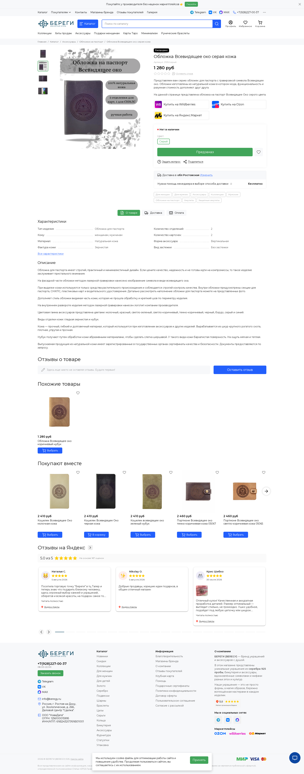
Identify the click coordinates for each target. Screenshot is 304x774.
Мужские (233, 194)
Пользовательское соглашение (175, 700)
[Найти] (217, 24)
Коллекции (45, 33)
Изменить (206, 175)
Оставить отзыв (240, 370)
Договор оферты (166, 695)
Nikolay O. (135, 571)
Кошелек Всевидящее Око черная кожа (101, 522)
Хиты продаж (63, 33)
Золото (101, 685)
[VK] (228, 720)
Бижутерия (104, 725)
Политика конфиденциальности (176, 690)
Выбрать (52, 450)
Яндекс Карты (51, 607)
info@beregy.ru (51, 699)
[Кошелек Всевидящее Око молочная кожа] (59, 491)
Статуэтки (103, 740)
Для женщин (163, 194)
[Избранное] (258, 152)
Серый (163, 141)
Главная (42, 41)
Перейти (191, 4)
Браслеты (103, 705)
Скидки (101, 661)
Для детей (103, 681)
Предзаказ (205, 152)
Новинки (102, 656)
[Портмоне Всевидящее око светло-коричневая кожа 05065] (244, 491)
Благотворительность (169, 656)
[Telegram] (218, 720)
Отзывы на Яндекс (61, 547)
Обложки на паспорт (91, 41)
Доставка (156, 212)
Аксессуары (82, 33)
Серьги (101, 715)
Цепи (100, 710)
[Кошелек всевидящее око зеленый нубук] (152, 491)
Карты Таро (130, 33)
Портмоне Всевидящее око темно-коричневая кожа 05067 (196, 522)
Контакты (81, 12)
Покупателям (59, 12)
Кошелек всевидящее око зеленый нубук (147, 522)
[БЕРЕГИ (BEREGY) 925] (56, 24)
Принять (199, 760)
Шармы (101, 700)
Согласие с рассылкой (170, 705)
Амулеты (189, 200)
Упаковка (103, 745)
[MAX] (237, 720)
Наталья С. (59, 571)
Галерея (152, 12)
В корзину (98, 534)
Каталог (43, 12)
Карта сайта (77, 759)
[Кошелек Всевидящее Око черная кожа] (105, 491)
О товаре (131, 212)
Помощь (161, 681)
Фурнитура (104, 735)
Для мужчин (181, 194)
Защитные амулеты (209, 200)
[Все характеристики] (51, 253)
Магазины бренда (101, 12)
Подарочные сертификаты (172, 685)
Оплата (179, 212)
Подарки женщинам (107, 33)
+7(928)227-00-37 (248, 12)
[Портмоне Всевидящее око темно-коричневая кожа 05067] (198, 491)
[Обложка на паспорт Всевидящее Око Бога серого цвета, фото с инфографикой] (100, 98)
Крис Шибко (215, 571)
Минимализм (149, 33)
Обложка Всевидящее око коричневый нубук (55, 442)
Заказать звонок (50, 673)
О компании (163, 666)
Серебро (102, 690)
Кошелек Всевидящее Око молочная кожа (55, 522)
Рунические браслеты (175, 33)
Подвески (103, 695)
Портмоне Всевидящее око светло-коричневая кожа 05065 (243, 522)
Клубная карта (165, 676)
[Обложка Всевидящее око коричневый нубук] (59, 411)
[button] (52, 99)
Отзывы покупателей (130, 12)
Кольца (101, 720)
